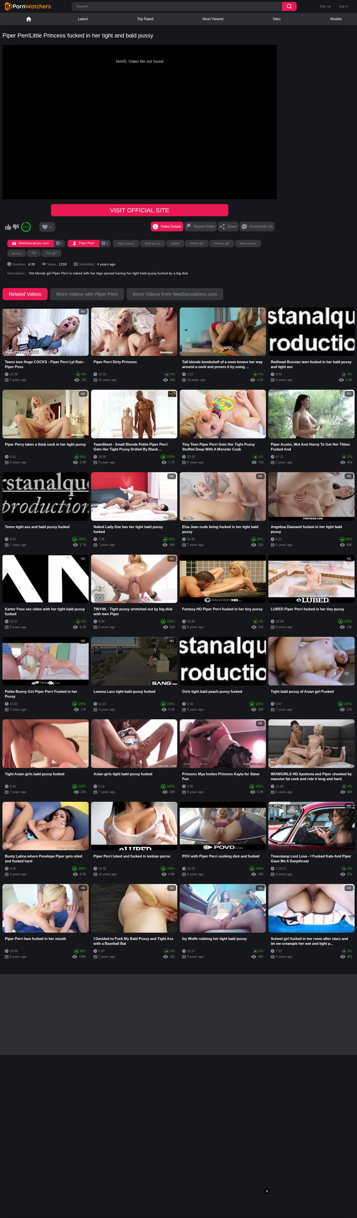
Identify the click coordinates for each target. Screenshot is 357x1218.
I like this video (8, 227)
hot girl (51, 253)
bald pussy (153, 243)
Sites (277, 19)
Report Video (204, 226)
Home (29, 19)
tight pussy (126, 243)
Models (336, 19)
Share (232, 226)
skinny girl (222, 243)
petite (175, 243)
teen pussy (248, 243)
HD (34, 253)
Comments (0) (260, 226)
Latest (83, 19)
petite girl (197, 243)
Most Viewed (213, 19)
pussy (16, 253)
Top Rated (145, 19)
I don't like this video (15, 227)
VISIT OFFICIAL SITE (139, 210)
